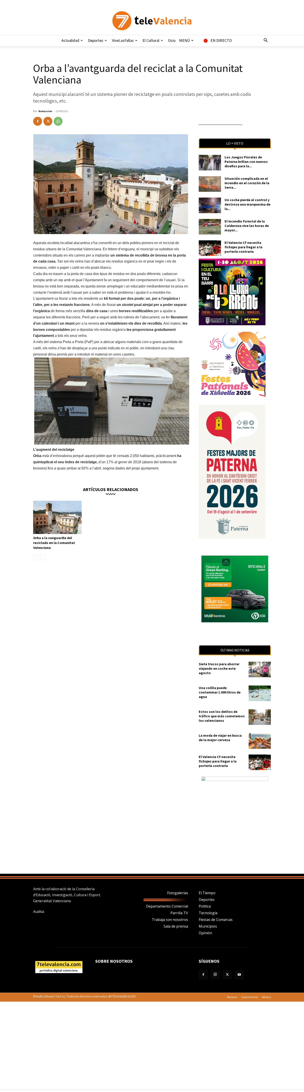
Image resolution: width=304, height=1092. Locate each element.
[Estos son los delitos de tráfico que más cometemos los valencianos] (260, 717)
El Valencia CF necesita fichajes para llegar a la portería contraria (243, 247)
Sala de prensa (176, 926)
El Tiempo (207, 892)
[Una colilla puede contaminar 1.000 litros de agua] (260, 693)
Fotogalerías (177, 892)
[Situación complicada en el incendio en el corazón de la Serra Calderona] (210, 184)
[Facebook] (37, 121)
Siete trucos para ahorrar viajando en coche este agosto (219, 668)
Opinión (205, 932)
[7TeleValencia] (152, 20)
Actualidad (70, 40)
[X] (47, 121)
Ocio (172, 40)
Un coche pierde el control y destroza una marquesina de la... (247, 204)
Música (266, 997)
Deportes (95, 40)
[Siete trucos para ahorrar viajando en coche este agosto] (260, 669)
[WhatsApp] (58, 121)
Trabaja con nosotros (170, 919)
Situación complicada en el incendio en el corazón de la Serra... (247, 183)
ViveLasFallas (123, 40)
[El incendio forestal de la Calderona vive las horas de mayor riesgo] (210, 227)
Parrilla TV (179, 912)
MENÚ (184, 40)
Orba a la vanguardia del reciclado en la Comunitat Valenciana (54, 543)
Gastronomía (249, 997)
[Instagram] (215, 974)
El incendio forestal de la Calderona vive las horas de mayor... (247, 225)
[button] (265, 40)
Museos (232, 997)
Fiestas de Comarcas (216, 919)
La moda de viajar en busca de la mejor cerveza (220, 737)
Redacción (45, 111)
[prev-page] (36, 557)
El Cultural (150, 40)
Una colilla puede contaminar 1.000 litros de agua (220, 692)
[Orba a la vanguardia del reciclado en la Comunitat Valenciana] (57, 517)
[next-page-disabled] (43, 557)
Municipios (208, 926)
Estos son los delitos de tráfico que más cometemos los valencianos (222, 716)
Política (205, 906)
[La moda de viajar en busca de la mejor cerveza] (260, 741)
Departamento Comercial (167, 906)
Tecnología (208, 912)
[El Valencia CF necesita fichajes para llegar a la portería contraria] (210, 248)
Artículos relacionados (110, 489)
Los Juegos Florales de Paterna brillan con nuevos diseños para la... (246, 161)
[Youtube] (239, 974)
